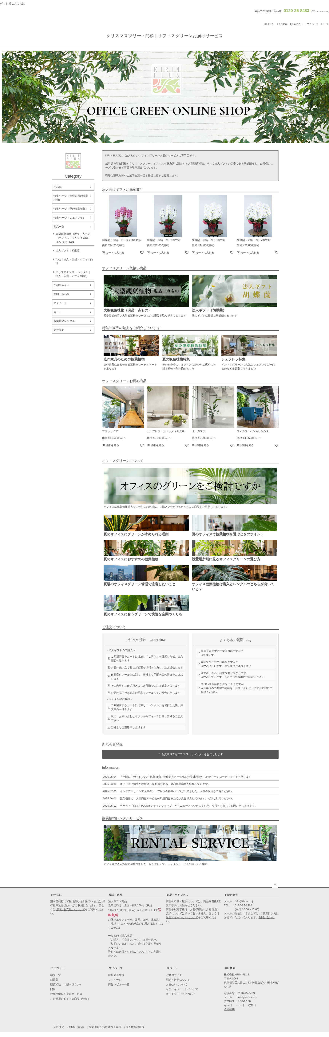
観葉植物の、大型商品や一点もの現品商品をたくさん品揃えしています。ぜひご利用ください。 (169, 798)
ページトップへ (275, 885)
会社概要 (59, 329)
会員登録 (282, 24)
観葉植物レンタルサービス (66, 993)
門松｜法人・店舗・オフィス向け (74, 261)
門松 (53, 989)
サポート (172, 968)
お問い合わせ (61, 294)
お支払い (56, 894)
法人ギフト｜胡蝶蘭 (68, 250)
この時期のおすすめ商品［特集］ (70, 998)
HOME (57, 186)
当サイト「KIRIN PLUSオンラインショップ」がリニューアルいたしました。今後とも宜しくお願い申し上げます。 (180, 805)
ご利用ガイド (61, 285)
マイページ (312, 24)
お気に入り (297, 24)
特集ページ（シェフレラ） (69, 217)
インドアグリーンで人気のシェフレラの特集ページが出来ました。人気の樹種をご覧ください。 (169, 791)
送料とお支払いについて (70, 909)
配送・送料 (115, 894)
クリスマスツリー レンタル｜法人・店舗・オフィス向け (73, 274)
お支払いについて (176, 984)
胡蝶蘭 (54, 979)
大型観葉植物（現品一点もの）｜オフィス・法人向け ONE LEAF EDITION (74, 237)
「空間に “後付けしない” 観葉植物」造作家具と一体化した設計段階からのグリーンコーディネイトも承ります (177, 776)
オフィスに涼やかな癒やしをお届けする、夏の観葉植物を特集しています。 (157, 783)
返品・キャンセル (177, 894)
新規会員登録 (116, 974)
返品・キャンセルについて (182, 917)
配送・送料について (178, 979)
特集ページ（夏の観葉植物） (71, 208)
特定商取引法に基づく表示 (105, 1026)
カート (57, 311)
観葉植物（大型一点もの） (66, 984)
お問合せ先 (231, 894)
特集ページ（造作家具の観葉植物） (71, 197)
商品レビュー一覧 (118, 984)
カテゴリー (57, 968)
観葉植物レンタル (64, 320)
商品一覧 (59, 226)
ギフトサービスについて (180, 993)
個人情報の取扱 (135, 1026)
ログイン (269, 24)
